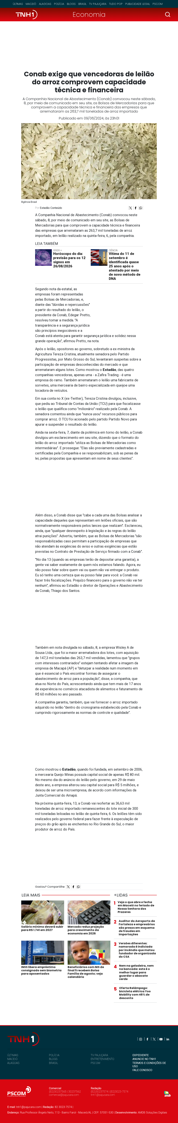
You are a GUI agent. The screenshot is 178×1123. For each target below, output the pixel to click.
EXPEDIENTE (140, 1055)
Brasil (82, 4)
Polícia (59, 4)
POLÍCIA (54, 1055)
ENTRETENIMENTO (102, 1059)
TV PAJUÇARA (99, 1055)
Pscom (158, 4)
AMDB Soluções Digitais (152, 1112)
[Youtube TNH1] (161, 1039)
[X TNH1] (154, 1039)
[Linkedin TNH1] (168, 1039)
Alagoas (45, 4)
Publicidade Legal (137, 4)
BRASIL (53, 1063)
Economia (89, 14)
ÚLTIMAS (12, 1055)
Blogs (71, 4)
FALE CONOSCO (142, 1070)
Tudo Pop (116, 4)
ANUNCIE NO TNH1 (144, 1059)
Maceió (31, 4)
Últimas (18, 4)
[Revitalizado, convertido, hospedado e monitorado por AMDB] (167, 1093)
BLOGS (53, 1059)
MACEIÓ (12, 1059)
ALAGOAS (13, 1063)
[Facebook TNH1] (147, 1039)
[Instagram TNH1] (140, 1039)
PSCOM (95, 1063)
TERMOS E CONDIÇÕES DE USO (149, 1064)
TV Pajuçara (97, 4)
